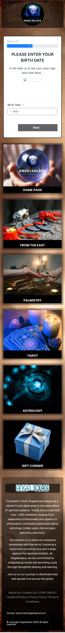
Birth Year (14, 105)
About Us (14, 592)
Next (36, 127)
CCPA (41, 592)
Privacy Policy (37, 597)
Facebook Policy (16, 597)
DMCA (51, 592)
